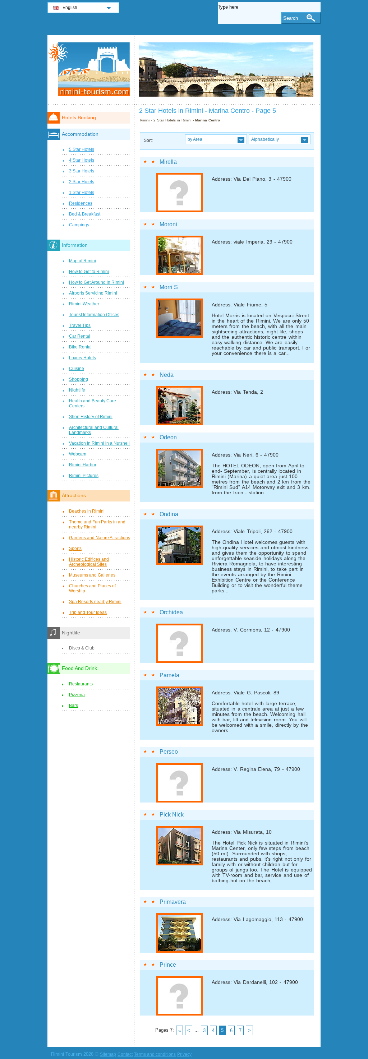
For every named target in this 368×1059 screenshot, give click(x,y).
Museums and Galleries (92, 575)
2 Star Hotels (81, 181)
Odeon (168, 437)
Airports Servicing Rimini (93, 293)
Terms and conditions (155, 1054)
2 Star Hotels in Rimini (172, 120)
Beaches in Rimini (87, 511)
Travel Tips (80, 325)
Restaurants (81, 683)
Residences (80, 203)
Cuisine (76, 368)
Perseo (169, 752)
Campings (79, 224)
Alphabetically (265, 139)
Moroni (168, 224)
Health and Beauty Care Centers (92, 403)
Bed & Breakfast (84, 214)
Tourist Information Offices (94, 314)
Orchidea (171, 612)
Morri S (169, 287)
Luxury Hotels (82, 357)
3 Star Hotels (81, 171)
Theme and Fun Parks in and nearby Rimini (97, 524)
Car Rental (79, 336)
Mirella (168, 162)
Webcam (77, 454)
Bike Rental (80, 347)
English (70, 7)
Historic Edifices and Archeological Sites (89, 562)
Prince (168, 965)
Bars (73, 705)
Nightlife (77, 390)
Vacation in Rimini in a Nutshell (99, 443)
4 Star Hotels (81, 160)
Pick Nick (172, 814)
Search (290, 18)
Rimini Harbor (82, 464)
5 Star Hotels (81, 149)
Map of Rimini (82, 260)
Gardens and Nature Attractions (99, 537)
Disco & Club (82, 648)
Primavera (173, 902)
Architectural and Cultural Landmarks (94, 430)
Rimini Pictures (83, 475)
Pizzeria (77, 694)
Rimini (145, 120)
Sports (75, 548)
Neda (167, 375)
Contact (125, 1054)
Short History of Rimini (90, 416)
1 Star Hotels (81, 192)
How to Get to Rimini (89, 271)
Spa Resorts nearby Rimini (95, 601)
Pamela (169, 675)
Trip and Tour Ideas (88, 612)
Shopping (78, 379)
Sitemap (108, 1054)
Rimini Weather (84, 303)
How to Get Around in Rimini (96, 282)
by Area (195, 139)
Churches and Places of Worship (92, 588)
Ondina (169, 514)
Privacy (184, 1054)
